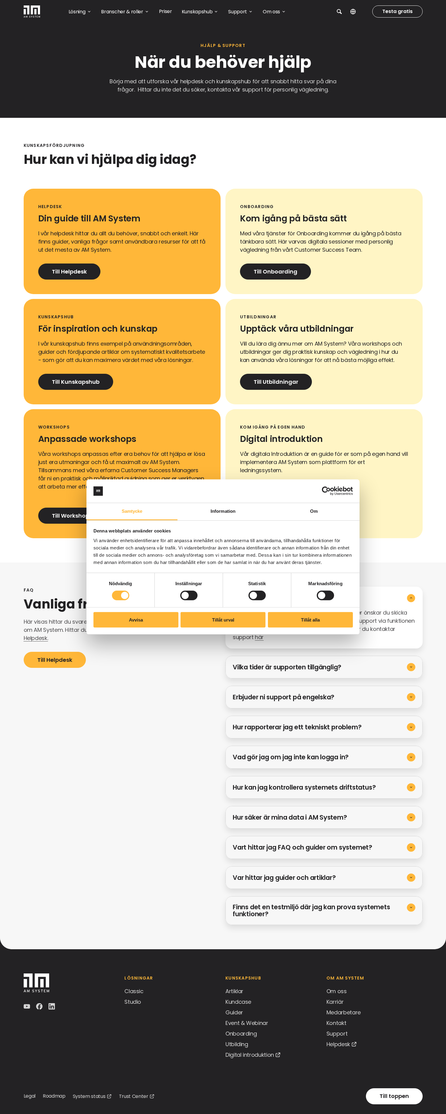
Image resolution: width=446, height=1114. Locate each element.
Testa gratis (397, 11)
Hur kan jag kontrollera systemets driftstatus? (304, 787)
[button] (339, 11)
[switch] (189, 595)
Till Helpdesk (69, 271)
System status (89, 1096)
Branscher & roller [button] (122, 11)
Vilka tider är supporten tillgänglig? (287, 667)
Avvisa (136, 619)
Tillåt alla (310, 619)
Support (336, 1033)
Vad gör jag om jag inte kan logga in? (291, 757)
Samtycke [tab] (132, 511)
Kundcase (238, 1002)
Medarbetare (343, 1012)
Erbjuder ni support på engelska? (283, 697)
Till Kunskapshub (76, 382)
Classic (133, 991)
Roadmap (54, 1095)
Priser (165, 11)
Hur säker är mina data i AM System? (290, 817)
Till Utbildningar (276, 382)
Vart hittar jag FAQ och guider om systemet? (302, 847)
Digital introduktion (249, 1055)
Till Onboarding (275, 271)
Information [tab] (223, 511)
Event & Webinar (246, 1023)
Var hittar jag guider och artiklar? (284, 877)
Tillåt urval (223, 619)
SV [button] (357, 11)
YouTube (27, 1006)
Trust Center (133, 1096)
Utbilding (236, 1044)
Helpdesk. (36, 638)
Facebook (40, 1006)
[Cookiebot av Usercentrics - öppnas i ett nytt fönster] (326, 491)
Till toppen (394, 1096)
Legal (29, 1095)
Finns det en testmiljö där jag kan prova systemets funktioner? (311, 910)
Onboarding (241, 1033)
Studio (132, 1002)
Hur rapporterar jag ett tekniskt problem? (297, 727)
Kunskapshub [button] (197, 11)
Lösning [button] (77, 11)
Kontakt (336, 1023)
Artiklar (234, 991)
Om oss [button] (271, 11)
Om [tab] (314, 511)
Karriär (334, 1002)
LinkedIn (52, 1006)
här (259, 637)
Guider (234, 1012)
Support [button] (237, 11)
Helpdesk (338, 1044)
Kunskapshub (243, 978)
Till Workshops (72, 515)
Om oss (336, 991)
